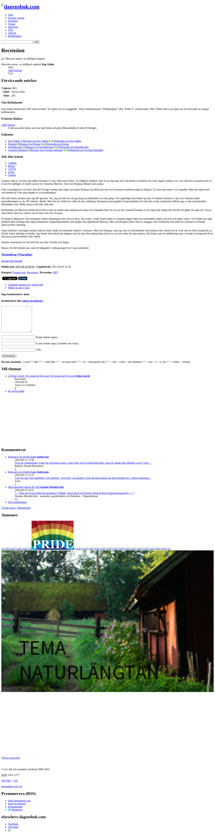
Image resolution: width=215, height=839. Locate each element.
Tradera (12, 175)
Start (10, 14)
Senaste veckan (16, 17)
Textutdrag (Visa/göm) (16, 254)
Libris (11, 172)
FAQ (10, 30)
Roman (12, 144)
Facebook (13, 824)
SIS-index (13, 827)
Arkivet (12, 33)
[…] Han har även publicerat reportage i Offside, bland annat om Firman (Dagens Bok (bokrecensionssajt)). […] (74, 493)
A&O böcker (15, 70)
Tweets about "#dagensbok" (16, 507)
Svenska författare (17, 150)
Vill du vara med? (10, 757)
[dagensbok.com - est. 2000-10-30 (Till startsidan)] (20, 7)
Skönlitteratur (15, 147)
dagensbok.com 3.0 (11, 786)
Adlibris (12, 163)
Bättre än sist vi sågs (19, 287)
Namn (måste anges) (46, 337)
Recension (32, 272)
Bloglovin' (17, 809)
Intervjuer (13, 27)
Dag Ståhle (14, 141)
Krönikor (13, 20)
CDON (12, 169)
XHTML (6, 780)
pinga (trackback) (33, 300)
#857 (55, 272)
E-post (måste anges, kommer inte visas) (57, 343)
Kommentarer (15, 806)
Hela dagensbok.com (19, 800)
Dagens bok (19, 272)
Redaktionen (15, 36)
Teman (11, 23)
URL (38, 349)
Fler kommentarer (17, 502)
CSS (15, 780)
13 (16, 499)
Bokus (11, 166)
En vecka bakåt (16, 391)
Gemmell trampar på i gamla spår (25, 284)
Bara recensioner (17, 803)
